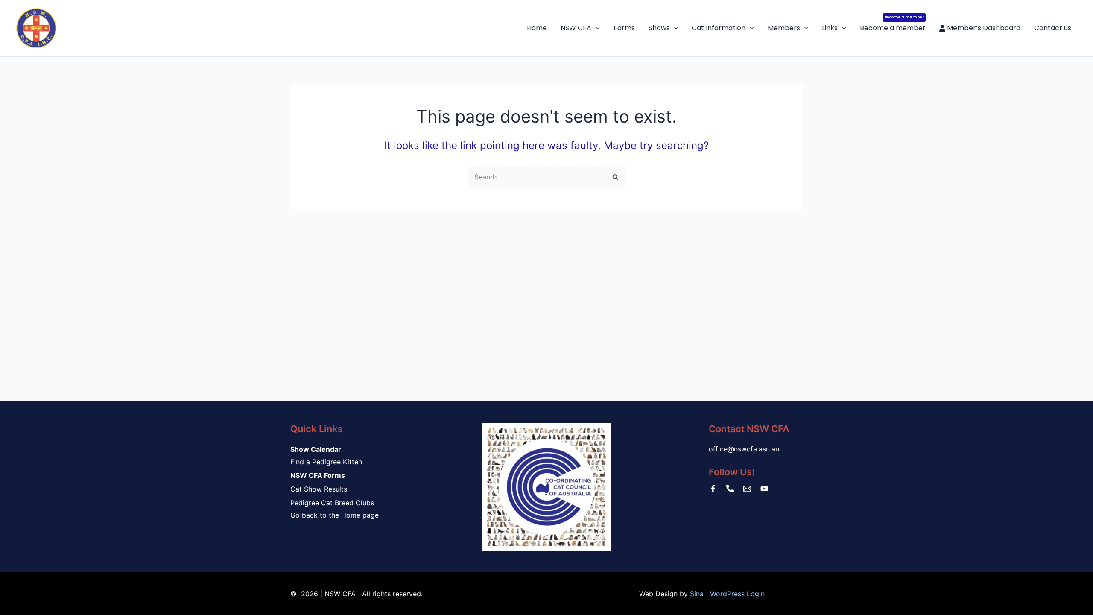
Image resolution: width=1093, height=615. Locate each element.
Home (537, 28)
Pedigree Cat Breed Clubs (332, 502)
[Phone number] (730, 488)
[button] (595, 28)
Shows (659, 28)
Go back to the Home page (334, 515)
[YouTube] (764, 488)
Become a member (893, 24)
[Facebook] (713, 488)
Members (784, 28)
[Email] (747, 488)
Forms (624, 28)
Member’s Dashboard (982, 28)
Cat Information (718, 28)
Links (830, 28)
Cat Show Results (318, 489)
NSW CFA (576, 28)
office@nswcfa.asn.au (744, 449)
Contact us (1052, 28)
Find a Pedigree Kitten (326, 461)
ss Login (751, 593)
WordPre (724, 593)
